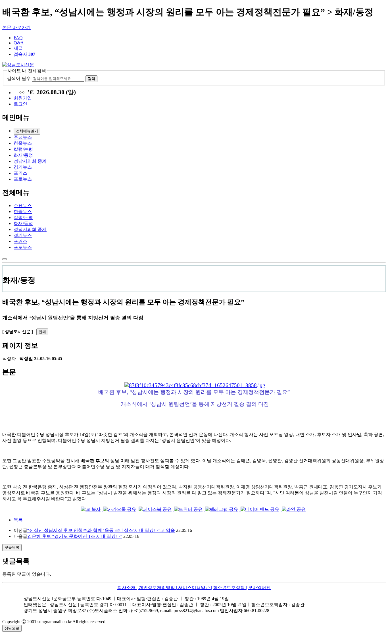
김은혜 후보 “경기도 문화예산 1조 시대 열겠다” (74, 536)
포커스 (20, 173)
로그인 (20, 104)
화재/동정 (23, 155)
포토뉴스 (23, 179)
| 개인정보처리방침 (155, 587)
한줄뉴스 (23, 143)
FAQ (18, 37)
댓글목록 (12, 547)
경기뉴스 (23, 167)
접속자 (24, 54)
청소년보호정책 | (230, 587)
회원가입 (23, 98)
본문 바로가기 (16, 27)
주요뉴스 (23, 137)
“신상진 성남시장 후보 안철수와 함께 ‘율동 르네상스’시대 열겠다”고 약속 (101, 530)
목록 (18, 519)
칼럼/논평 (23, 149)
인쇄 (42, 332)
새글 (18, 48)
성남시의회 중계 (30, 161)
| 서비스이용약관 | (193, 587)
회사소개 (126, 587)
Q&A (19, 42)
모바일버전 (259, 587)
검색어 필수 (19, 78)
